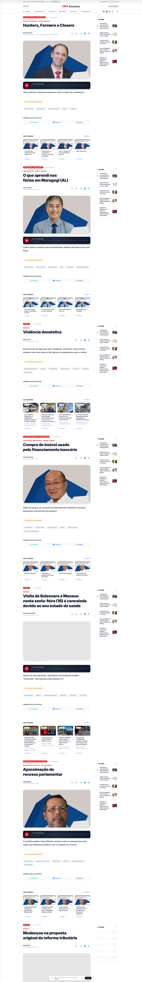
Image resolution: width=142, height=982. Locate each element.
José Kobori (26, 945)
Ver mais (86, 136)
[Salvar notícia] (72, 33)
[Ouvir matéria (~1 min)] (76, 33)
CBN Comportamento (30, 369)
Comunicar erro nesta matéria (34, 101)
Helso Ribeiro (27, 782)
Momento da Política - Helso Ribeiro (35, 761)
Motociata (83, 695)
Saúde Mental (53, 369)
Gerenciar (56, 978)
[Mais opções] (88, 33)
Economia (70, 267)
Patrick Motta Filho (29, 613)
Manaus (26, 324)
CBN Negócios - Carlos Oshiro (33, 167)
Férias (62, 267)
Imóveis (62, 527)
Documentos (28, 527)
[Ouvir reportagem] (26, 85)
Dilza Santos (27, 339)
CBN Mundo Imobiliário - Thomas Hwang (36, 436)
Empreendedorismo (82, 267)
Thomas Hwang (28, 457)
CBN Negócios (28, 267)
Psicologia (75, 369)
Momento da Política (42, 861)
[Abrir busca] (117, 11)
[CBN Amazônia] (71, 6)
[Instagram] (109, 11)
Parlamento (56, 861)
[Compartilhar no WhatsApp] (81, 33)
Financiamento (52, 527)
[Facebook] (104, 11)
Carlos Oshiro (27, 188)
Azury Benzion (27, 33)
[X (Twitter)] (112, 11)
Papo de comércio (53, 109)
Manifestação (28, 695)
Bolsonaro (73, 695)
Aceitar (88, 978)
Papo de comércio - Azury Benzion (34, 17)
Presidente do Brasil (50, 695)
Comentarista (40, 109)
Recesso (65, 861)
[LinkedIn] (106, 11)
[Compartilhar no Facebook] (84, 33)
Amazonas (85, 369)
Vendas (65, 109)
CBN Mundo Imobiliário (31, 531)
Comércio (73, 109)
